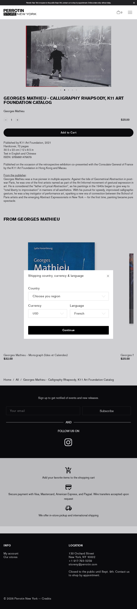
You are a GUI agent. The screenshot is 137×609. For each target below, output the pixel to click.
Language (77, 306)
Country (34, 288)
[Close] (111, 277)
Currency (34, 306)
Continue (68, 330)
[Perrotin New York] (19, 12)
